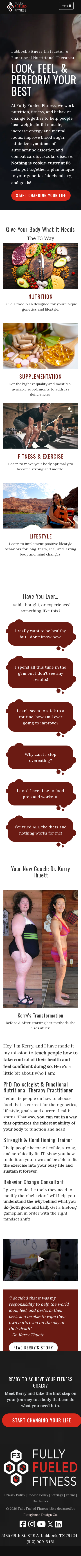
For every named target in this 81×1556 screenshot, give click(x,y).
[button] (41, 195)
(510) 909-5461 (40, 1541)
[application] (40, 1260)
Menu (67, 5)
